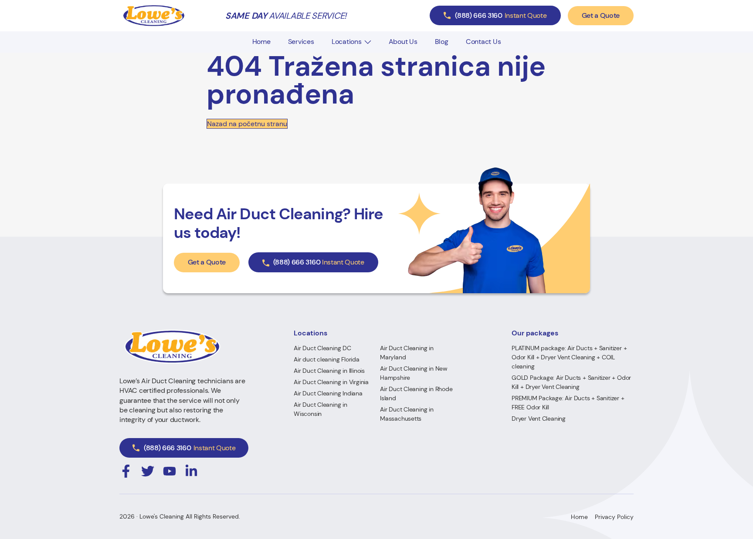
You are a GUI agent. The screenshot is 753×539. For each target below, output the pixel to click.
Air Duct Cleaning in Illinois (329, 371)
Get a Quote (601, 15)
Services (301, 41)
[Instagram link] (125, 471)
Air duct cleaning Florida (327, 359)
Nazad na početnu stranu (247, 123)
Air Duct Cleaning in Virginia (331, 382)
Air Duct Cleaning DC (322, 348)
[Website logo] (153, 15)
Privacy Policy (614, 517)
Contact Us (483, 41)
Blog (441, 41)
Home (261, 41)
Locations (347, 41)
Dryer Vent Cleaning (539, 418)
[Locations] (367, 42)
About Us (403, 41)
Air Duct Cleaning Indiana (328, 393)
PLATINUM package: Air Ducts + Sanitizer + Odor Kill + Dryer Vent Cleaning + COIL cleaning (569, 357)
